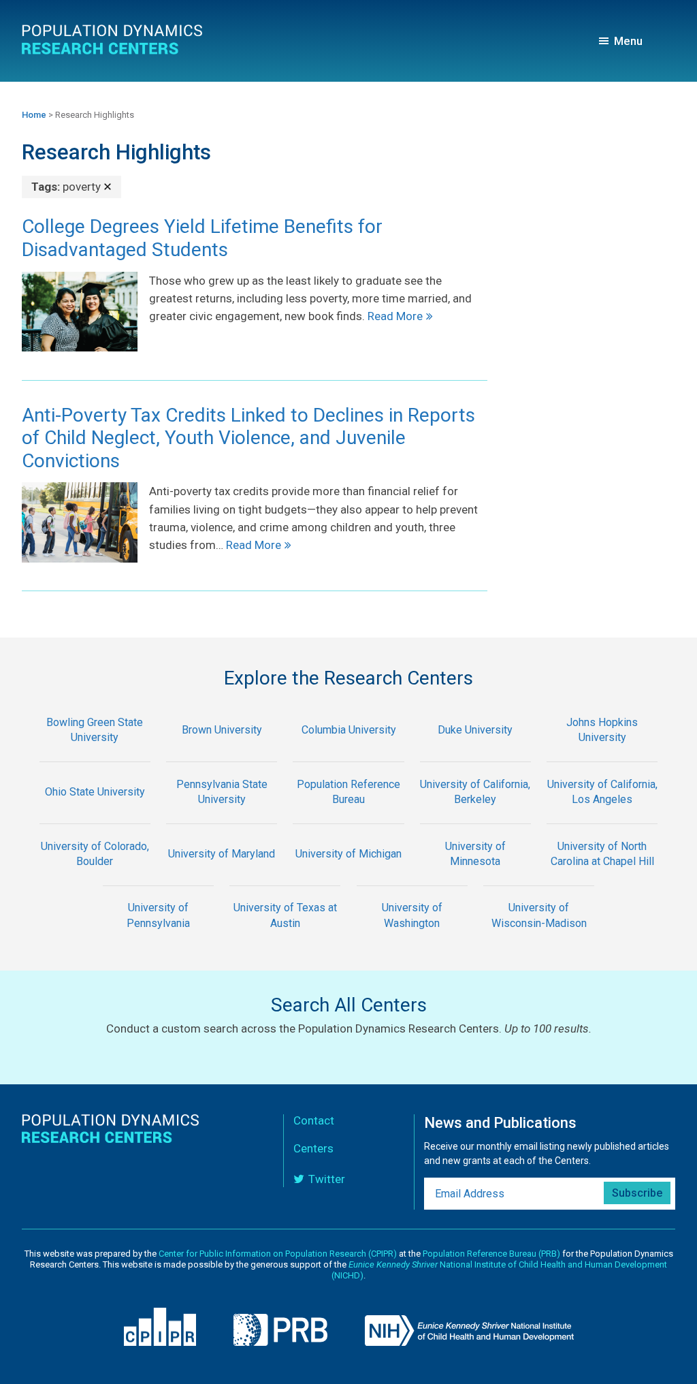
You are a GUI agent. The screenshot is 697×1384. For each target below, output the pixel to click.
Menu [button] (628, 41)
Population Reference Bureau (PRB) (491, 1253)
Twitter (326, 1179)
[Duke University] (475, 752)
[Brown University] (221, 752)
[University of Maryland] (221, 876)
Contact (313, 1120)
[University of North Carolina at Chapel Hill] (602, 876)
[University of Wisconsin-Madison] (538, 938)
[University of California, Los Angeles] (602, 814)
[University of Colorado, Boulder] (95, 876)
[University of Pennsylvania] (158, 938)
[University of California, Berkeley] (475, 814)
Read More (395, 316)
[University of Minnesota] (475, 876)
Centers (313, 1148)
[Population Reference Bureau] (348, 814)
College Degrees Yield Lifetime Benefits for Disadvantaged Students (202, 238)
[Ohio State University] (95, 814)
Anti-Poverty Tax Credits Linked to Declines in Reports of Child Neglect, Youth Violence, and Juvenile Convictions (248, 438)
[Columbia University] (348, 752)
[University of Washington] (412, 938)
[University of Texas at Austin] (285, 938)
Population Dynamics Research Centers (114, 44)
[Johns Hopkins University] (602, 752)
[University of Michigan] (348, 876)
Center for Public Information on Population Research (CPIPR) (278, 1253)
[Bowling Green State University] (95, 752)
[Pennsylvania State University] (221, 814)
